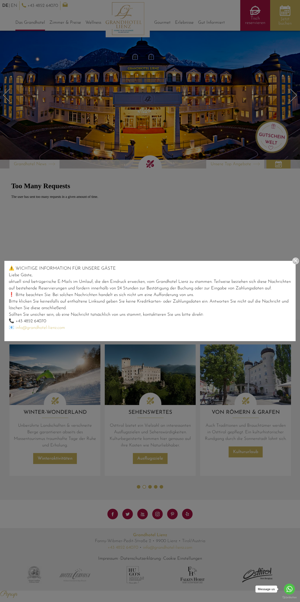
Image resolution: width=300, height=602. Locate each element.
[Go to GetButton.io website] (289, 597)
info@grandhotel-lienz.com (40, 328)
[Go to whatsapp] (289, 589)
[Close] (296, 261)
